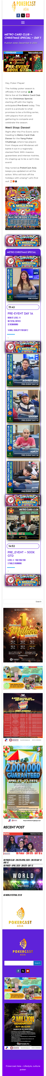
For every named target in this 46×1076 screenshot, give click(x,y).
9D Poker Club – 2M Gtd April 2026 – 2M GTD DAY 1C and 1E (22, 861)
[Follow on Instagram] (28, 15)
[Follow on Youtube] (28, 971)
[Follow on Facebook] (18, 15)
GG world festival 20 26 (12, 895)
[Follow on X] (23, 15)
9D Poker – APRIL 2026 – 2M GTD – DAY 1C (18, 865)
